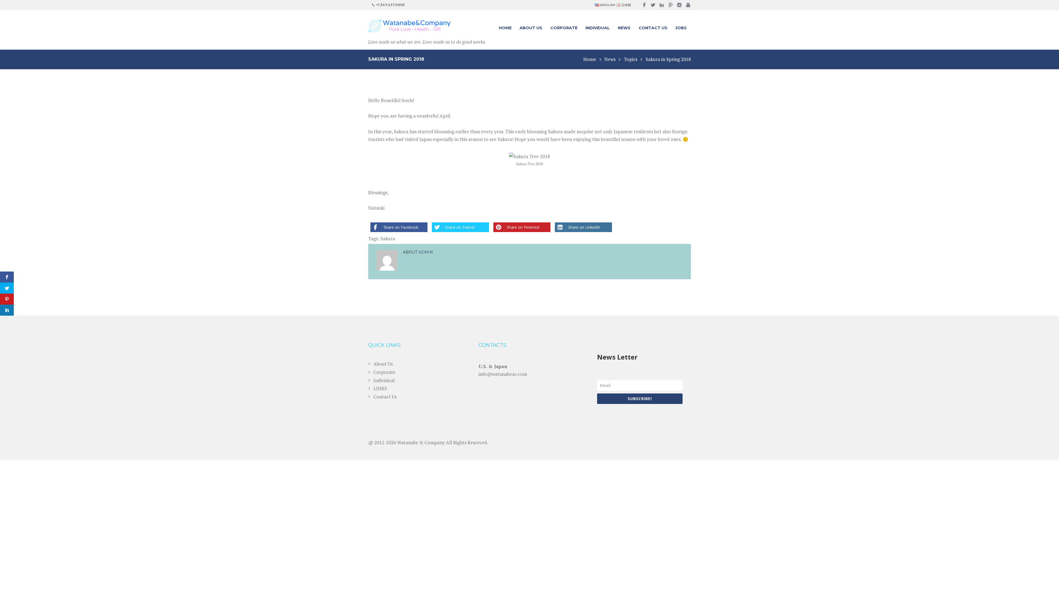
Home (505, 27)
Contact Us (653, 27)
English (607, 5)
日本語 (626, 5)
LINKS (380, 388)
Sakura (387, 238)
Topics (630, 59)
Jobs (681, 27)
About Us (531, 27)
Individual (597, 27)
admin (425, 252)
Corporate (563, 27)
